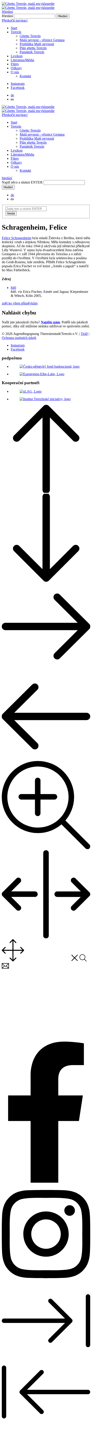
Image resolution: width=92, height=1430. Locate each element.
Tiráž (84, 334)
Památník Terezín (32, 52)
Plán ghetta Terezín (33, 48)
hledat (11, 213)
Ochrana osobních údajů (19, 338)
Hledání (7, 12)
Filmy (15, 64)
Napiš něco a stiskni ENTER (22, 182)
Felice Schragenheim (16, 238)
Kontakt (25, 76)
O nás (15, 72)
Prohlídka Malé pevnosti (37, 44)
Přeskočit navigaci (14, 20)
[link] (18, 84)
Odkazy (16, 68)
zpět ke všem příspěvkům (20, 303)
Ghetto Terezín (30, 36)
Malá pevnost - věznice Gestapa (42, 40)
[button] (13, 288)
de (12, 95)
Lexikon (17, 56)
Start (14, 28)
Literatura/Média (22, 60)
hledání (7, 178)
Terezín (16, 32)
